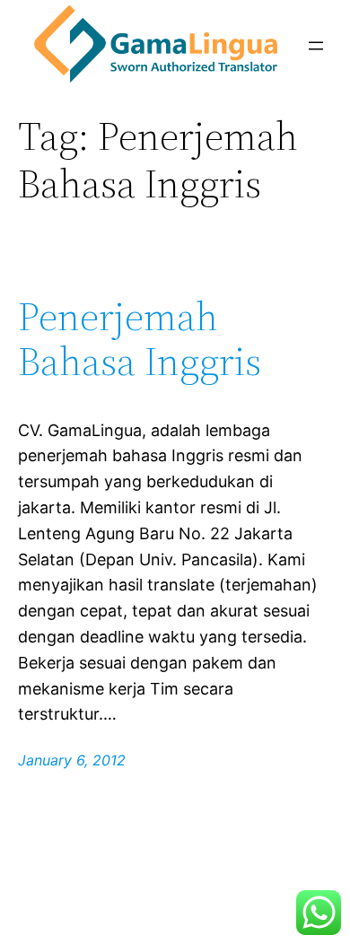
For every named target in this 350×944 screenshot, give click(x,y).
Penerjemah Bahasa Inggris (139, 339)
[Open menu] (316, 46)
